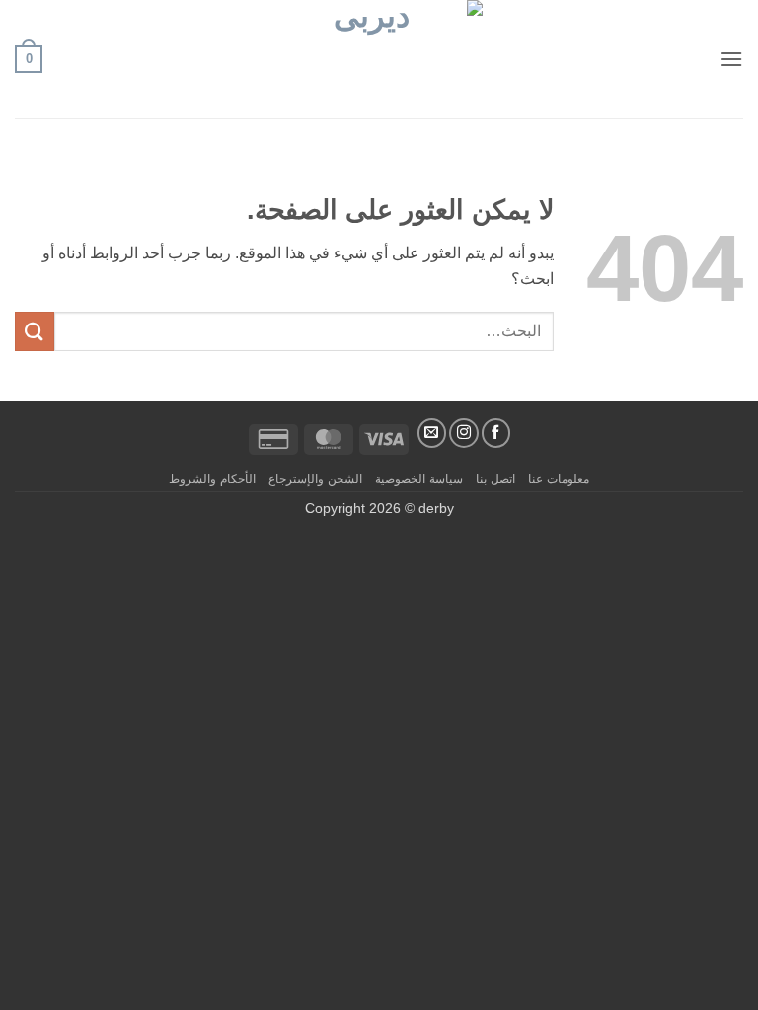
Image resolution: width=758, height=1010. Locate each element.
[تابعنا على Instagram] (464, 433)
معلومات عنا (558, 479)
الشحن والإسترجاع (315, 479)
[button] (731, 59)
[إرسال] (34, 331)
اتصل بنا (495, 479)
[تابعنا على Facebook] (496, 433)
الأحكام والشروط (212, 479)
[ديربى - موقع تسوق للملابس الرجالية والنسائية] (379, 59)
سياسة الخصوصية (419, 479)
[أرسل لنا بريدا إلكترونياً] (432, 433)
